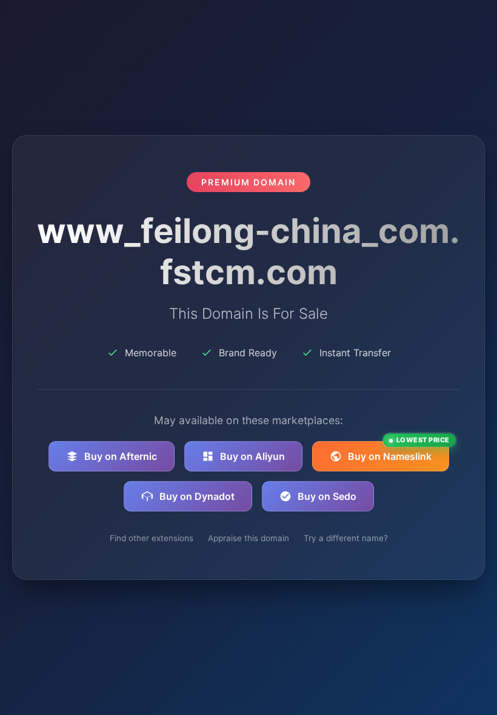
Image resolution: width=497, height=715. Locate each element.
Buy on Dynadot (197, 496)
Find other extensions (151, 538)
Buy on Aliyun (252, 456)
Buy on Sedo (327, 496)
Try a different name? (346, 538)
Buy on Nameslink (398, 451)
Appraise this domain (248, 538)
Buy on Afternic (120, 456)
